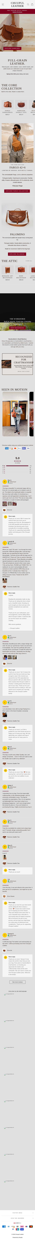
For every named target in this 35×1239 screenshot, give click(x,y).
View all (29, 260)
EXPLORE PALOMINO (17, 254)
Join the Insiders (17, 1218)
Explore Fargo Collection (17, 191)
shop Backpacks (17, 327)
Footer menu (17, 1212)
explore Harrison (12, 48)
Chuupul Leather (17, 4)
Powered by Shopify (17, 1237)
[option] (17, 11)
